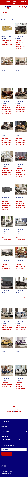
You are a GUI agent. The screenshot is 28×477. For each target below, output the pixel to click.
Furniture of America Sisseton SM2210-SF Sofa (6, 384)
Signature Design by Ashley (6, 37)
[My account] (22, 7)
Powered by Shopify (6, 473)
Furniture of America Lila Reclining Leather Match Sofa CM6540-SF (6, 205)
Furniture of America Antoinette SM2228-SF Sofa (20, 385)
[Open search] (19, 7)
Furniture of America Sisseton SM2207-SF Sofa (20, 327)
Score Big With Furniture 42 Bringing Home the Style (14, 2)
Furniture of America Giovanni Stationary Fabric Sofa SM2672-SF (20, 237)
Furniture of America (19, 37)
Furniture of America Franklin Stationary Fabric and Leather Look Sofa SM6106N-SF (6, 109)
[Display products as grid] (23, 19)
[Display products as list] (26, 19)
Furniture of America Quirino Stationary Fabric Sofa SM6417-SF (20, 141)
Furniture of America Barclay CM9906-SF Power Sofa (20, 298)
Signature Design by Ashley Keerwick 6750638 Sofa (6, 43)
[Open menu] (2, 7)
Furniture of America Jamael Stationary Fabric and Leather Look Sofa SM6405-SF (20, 77)
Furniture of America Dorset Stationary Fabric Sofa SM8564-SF (20, 204)
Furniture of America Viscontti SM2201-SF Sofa (6, 356)
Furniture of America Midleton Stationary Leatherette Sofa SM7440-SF (20, 172)
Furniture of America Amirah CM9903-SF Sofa (6, 297)
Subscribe (7, 454)
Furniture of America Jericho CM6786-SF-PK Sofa (20, 267)
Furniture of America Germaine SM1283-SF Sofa (6, 327)
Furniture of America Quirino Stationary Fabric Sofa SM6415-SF (20, 108)
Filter (5, 20)
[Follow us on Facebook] (2, 466)
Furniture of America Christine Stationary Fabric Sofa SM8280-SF (6, 171)
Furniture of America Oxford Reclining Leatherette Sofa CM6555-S (20, 44)
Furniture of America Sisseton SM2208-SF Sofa (20, 356)
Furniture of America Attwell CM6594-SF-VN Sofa (6, 267)
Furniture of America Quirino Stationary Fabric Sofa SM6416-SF (6, 141)
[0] (25, 7)
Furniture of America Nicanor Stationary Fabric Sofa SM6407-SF (6, 76)
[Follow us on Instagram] (5, 466)
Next (23, 397)
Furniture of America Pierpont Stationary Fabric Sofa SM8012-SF (6, 237)
